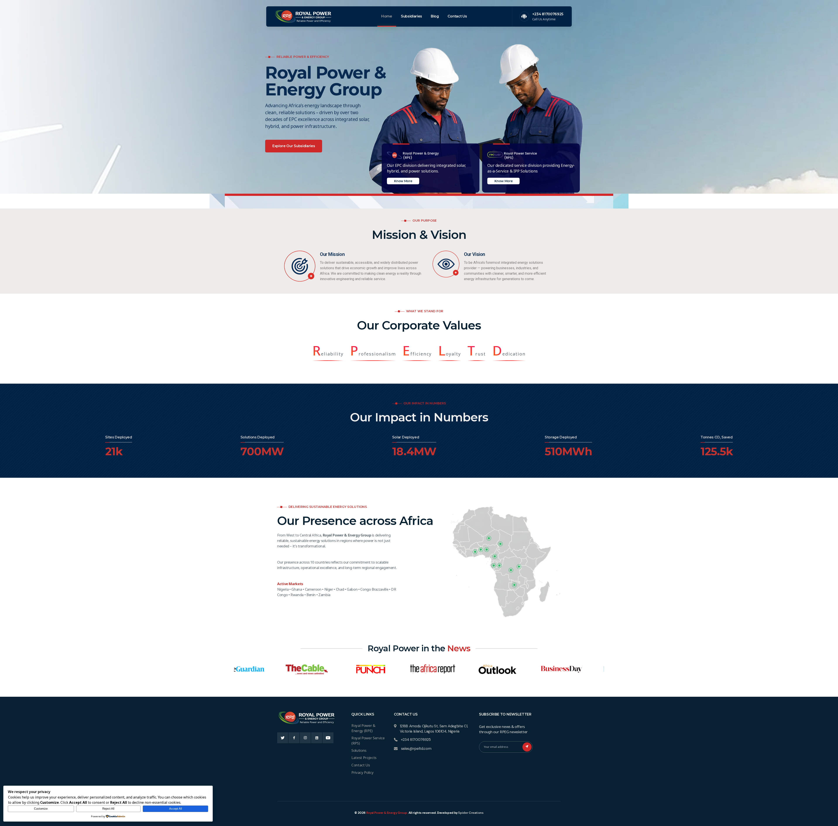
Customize (41, 808)
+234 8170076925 (547, 14)
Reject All (108, 808)
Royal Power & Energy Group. (387, 813)
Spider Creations (470, 813)
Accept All (175, 808)
